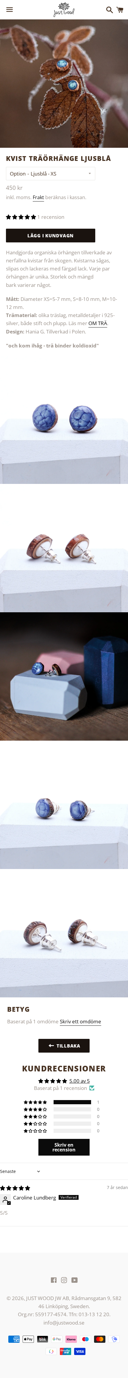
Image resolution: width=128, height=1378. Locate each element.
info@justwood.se (64, 1322)
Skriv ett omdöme (80, 1021)
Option (18, 173)
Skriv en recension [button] (64, 1147)
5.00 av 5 (79, 1080)
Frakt (38, 197)
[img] (15, 1188)
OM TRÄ (97, 323)
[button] (21, 216)
